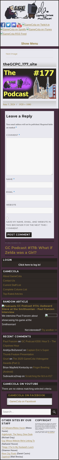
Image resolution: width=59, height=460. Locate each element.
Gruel (6, 358)
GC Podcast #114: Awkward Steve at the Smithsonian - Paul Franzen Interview (28, 309)
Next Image (11, 54)
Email (10, 192)
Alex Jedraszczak (51, 432)
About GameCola (12, 276)
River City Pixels (9, 453)
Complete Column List (15, 289)
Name (10, 179)
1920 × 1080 (25, 104)
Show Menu (29, 43)
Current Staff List (12, 285)
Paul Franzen (10, 341)
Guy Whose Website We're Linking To (18, 441)
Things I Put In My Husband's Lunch (18, 447)
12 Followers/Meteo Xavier (13, 428)
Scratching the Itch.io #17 (38, 376)
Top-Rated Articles (13, 294)
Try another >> (49, 330)
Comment (13, 135)
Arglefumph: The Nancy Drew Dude (17, 434)
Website (11, 204)
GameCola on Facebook (26, 395)
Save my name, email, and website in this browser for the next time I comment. (28, 225)
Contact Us (9, 280)
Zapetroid (6, 457)
